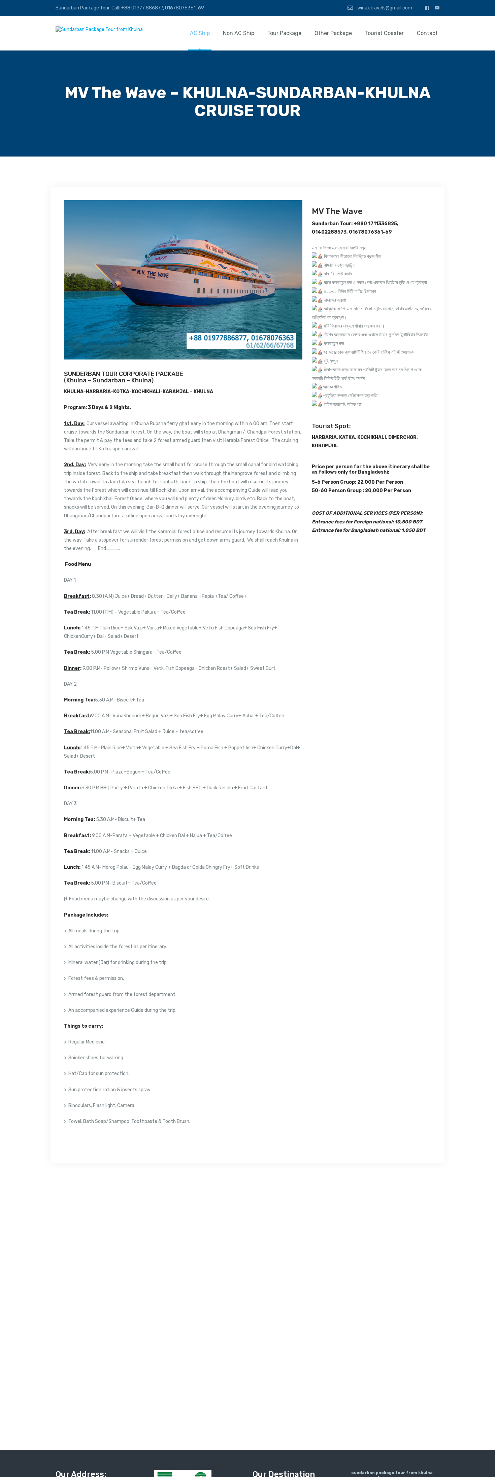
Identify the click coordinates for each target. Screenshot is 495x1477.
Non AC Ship (238, 33)
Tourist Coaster (384, 33)
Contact (427, 33)
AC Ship (200, 33)
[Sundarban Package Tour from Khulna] (99, 29)
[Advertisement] (371, 505)
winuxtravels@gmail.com (384, 8)
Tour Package (284, 33)
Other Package (333, 33)
